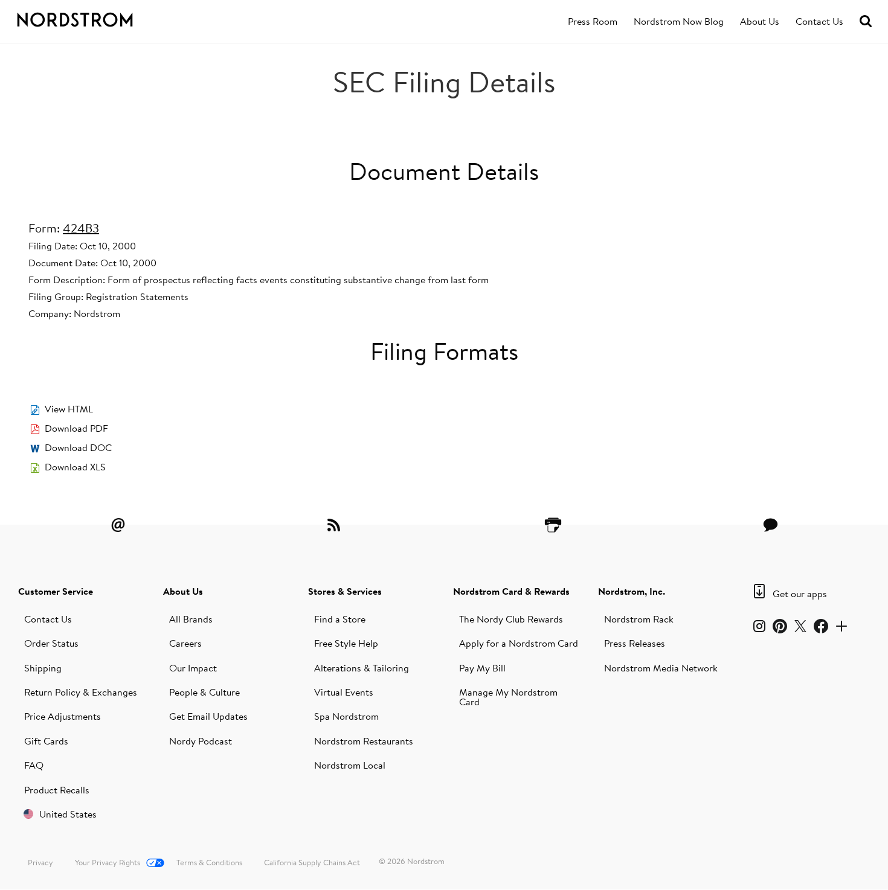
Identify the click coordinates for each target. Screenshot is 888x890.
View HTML (69, 408)
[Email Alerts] (118, 525)
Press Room (592, 21)
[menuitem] (592, 22)
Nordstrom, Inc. (631, 591)
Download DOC (78, 447)
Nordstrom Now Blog (679, 21)
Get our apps (800, 593)
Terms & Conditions (209, 862)
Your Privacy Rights (107, 862)
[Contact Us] (770, 525)
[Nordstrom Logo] (96, 17)
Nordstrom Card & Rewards (511, 591)
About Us (759, 21)
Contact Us (819, 21)
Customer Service (55, 591)
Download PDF (76, 428)
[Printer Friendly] (553, 525)
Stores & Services (345, 591)
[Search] (866, 21)
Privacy (40, 862)
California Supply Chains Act (312, 862)
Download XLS (75, 466)
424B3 (81, 228)
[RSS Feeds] (335, 525)
